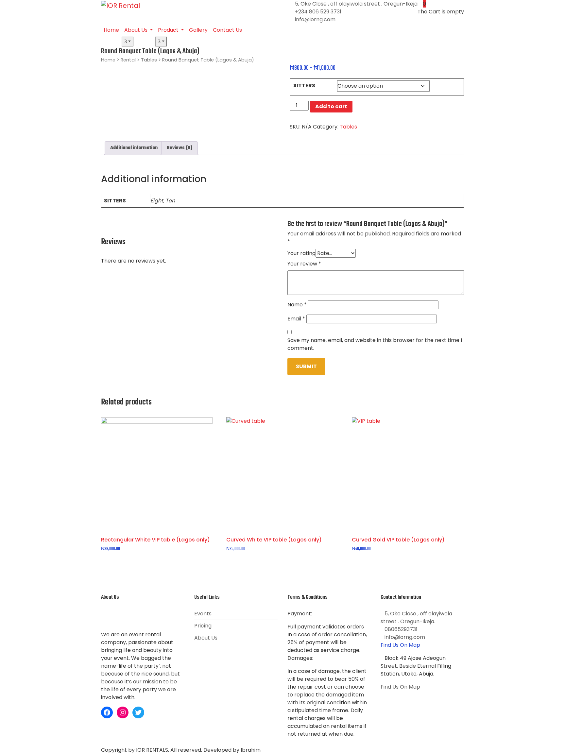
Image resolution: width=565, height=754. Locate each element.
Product (169, 30)
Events (203, 613)
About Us (136, 30)
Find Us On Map (400, 645)
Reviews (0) (179, 148)
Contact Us (227, 30)
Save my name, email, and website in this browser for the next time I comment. (374, 344)
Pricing (203, 625)
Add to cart (331, 106)
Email (296, 318)
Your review (304, 263)
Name (297, 304)
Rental (128, 60)
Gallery (198, 30)
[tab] (134, 148)
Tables (149, 60)
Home (111, 30)
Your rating (301, 253)
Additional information (134, 148)
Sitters (304, 85)
